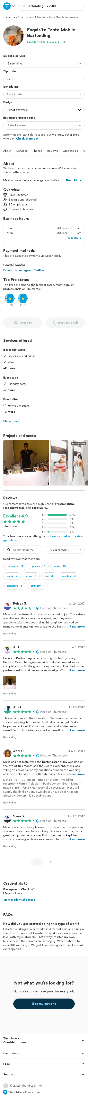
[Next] (51, 862)
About (7, 151)
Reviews (52, 151)
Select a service (14, 56)
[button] (13, 35)
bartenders (27, 17)
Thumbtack (10, 17)
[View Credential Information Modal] (25, 883)
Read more (74, 237)
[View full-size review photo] (9, 682)
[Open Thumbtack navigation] (9, 6)
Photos (37, 151)
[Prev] (37, 862)
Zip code (9, 71)
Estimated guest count (19, 117)
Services (22, 151)
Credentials (70, 151)
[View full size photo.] (26, 463)
